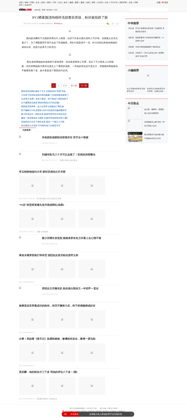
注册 (158, 2)
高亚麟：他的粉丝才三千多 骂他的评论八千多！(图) (48, 372)
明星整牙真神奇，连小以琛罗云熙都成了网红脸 (42, 106)
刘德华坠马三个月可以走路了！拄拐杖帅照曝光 (68, 154)
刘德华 (62, 160)
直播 (38, 232)
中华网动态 (121, 411)
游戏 (88, 2)
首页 (21, 2)
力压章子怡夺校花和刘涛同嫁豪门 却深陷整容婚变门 (44, 95)
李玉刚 (39, 199)
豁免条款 (106, 411)
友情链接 (113, 411)
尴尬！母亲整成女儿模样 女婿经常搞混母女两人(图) (44, 118)
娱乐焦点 (50, 10)
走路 (71, 160)
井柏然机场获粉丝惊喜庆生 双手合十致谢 (65, 137)
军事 (32, 2)
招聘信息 (91, 411)
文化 (60, 2)
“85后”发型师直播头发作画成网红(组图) (41, 204)
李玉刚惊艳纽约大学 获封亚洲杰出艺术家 (42, 171)
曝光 (75, 160)
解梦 (77, 2)
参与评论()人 (58, 23)
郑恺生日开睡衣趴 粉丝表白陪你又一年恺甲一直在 (70, 288)
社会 (131, 28)
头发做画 (44, 232)
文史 (37, 2)
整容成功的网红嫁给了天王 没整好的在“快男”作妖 (43, 91)
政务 (43, 2)
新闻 (26, 2)
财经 (49, 2)
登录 (166, 2)
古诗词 (100, 2)
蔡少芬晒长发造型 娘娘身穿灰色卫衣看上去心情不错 (71, 238)
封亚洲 (52, 199)
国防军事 (123, 2)
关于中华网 (69, 411)
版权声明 (99, 411)
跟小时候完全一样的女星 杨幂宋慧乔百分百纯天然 (43, 114)
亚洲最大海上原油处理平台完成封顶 (105, 412)
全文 (65, 86)
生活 (106, 2)
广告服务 (77, 411)
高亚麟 (39, 399)
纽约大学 (46, 199)
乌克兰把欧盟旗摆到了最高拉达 (147, 47)
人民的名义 (52, 399)
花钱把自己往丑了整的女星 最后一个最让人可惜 (42, 122)
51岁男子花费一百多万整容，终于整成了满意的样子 (44, 99)
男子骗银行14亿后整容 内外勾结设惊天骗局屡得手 (44, 110)
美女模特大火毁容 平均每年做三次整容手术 (40, 125)
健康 (71, 2)
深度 (131, 47)
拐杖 (67, 160)
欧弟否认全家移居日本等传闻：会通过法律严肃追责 (156, 91)
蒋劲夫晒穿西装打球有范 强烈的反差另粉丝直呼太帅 (48, 255)
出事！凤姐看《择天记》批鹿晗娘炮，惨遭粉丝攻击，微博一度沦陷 (57, 338)
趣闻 (82, 2)
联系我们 (84, 411)
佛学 (93, 2)
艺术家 (58, 199)
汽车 (54, 2)
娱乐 (65, 2)
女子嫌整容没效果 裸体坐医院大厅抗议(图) (40, 103)
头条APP (28, 5)
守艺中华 (114, 2)
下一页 (84, 86)
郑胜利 (45, 399)
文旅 (130, 2)
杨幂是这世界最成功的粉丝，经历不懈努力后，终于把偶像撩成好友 (57, 305)
